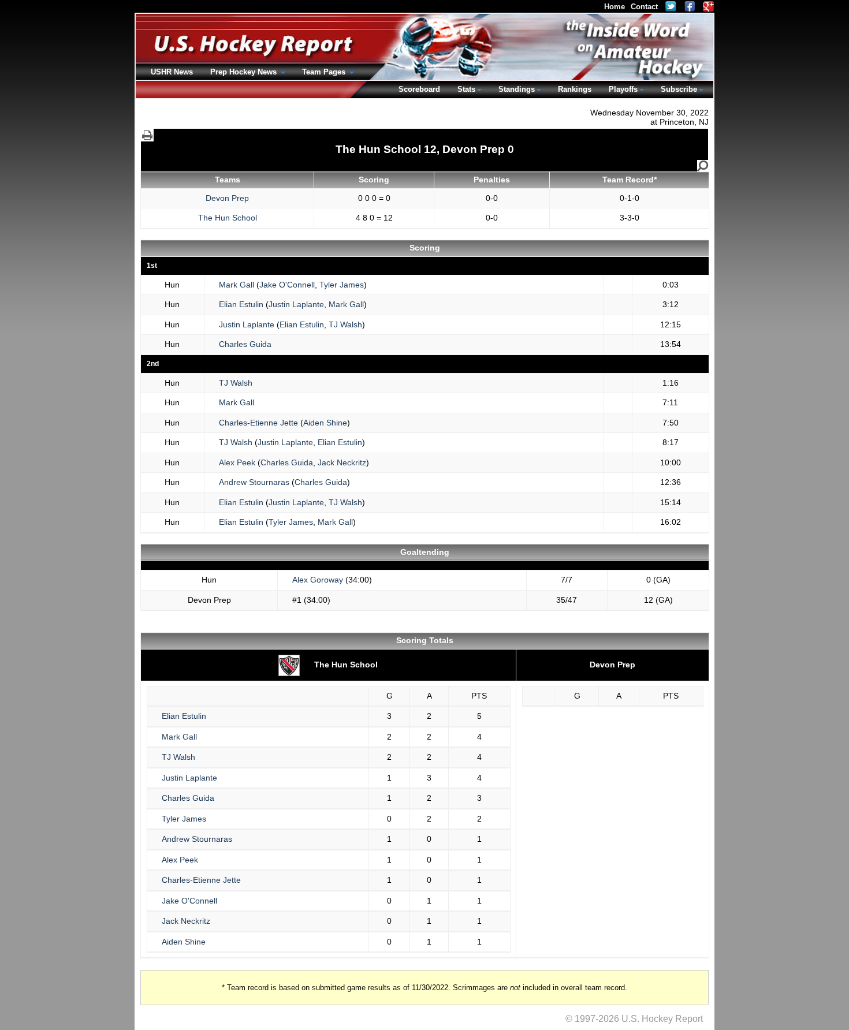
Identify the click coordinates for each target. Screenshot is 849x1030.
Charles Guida (245, 344)
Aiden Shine (325, 422)
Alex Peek (237, 462)
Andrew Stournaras (254, 482)
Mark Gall (236, 284)
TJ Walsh (345, 324)
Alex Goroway (317, 579)
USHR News (172, 72)
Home (614, 6)
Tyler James (341, 284)
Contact (644, 6)
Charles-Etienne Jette (258, 422)
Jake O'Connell (287, 284)
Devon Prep (227, 198)
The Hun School (227, 217)
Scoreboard (419, 89)
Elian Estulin (241, 304)
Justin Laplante (296, 304)
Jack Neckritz (342, 462)
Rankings (574, 89)
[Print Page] (147, 135)
